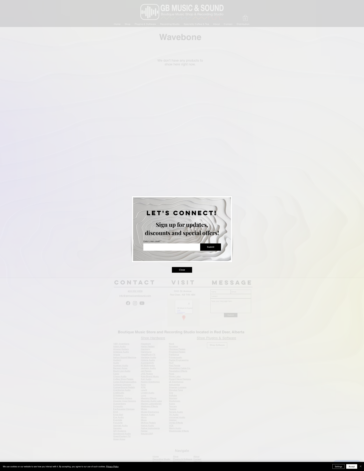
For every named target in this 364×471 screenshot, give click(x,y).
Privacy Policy (112, 466)
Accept (352, 466)
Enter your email (151, 241)
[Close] (360, 466)
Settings (338, 466)
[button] (182, 270)
